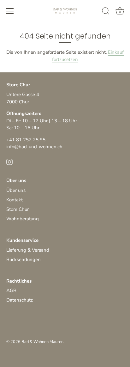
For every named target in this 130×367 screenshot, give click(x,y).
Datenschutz (19, 300)
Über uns (16, 190)
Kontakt (14, 200)
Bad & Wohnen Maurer (42, 342)
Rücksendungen (23, 259)
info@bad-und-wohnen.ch (34, 147)
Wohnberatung (22, 219)
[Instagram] (9, 161)
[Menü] (10, 11)
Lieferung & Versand (27, 250)
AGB (11, 290)
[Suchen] (106, 12)
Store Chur (17, 209)
